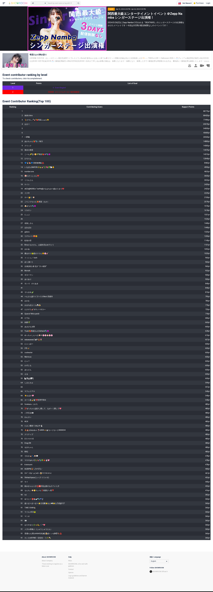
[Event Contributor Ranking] (189, 65)
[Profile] (196, 65)
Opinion (70, 572)
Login (208, 3)
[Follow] (208, 65)
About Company (47, 561)
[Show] (202, 65)
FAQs (70, 561)
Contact (71, 569)
